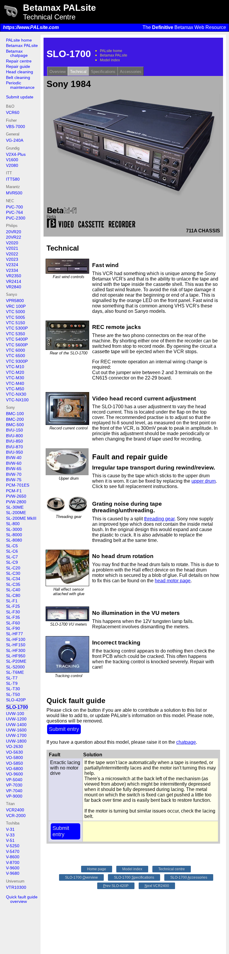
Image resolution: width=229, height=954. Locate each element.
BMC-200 (15, 419)
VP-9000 (14, 796)
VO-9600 (14, 774)
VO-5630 (14, 752)
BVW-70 (13, 474)
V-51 (10, 840)
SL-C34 (13, 578)
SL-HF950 (15, 655)
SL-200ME (16, 512)
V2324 (12, 264)
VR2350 (13, 275)
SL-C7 (12, 556)
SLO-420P (16, 699)
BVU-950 (14, 452)
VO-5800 (14, 757)
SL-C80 (13, 595)
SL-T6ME (15, 672)
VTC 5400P (17, 339)
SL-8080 (14, 540)
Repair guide (18, 66)
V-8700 (12, 862)
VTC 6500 (15, 355)
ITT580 (13, 179)
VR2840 (13, 286)
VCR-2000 (16, 815)
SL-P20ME (16, 661)
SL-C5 (12, 545)
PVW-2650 (16, 496)
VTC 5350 (15, 333)
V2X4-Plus (16, 154)
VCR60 (12, 112)
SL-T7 (12, 678)
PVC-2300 (15, 218)
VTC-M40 (15, 383)
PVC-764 (14, 212)
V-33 (10, 835)
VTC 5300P (17, 328)
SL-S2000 (15, 667)
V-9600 (12, 867)
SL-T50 (13, 694)
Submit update (19, 97)
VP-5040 (14, 779)
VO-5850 (14, 763)
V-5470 (12, 851)
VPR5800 (15, 300)
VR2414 (13, 281)
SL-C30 (13, 573)
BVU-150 (14, 430)
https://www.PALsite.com (31, 27)
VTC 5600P (17, 344)
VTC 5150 (15, 322)
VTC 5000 (15, 311)
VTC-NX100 (17, 399)
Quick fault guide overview (22, 898)
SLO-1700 (17, 707)
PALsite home (19, 40)
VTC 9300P (17, 361)
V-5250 (12, 845)
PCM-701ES (17, 485)
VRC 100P (16, 306)
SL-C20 (13, 568)
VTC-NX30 (16, 394)
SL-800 (13, 523)
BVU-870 (14, 446)
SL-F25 (13, 606)
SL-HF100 (15, 639)
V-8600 (12, 856)
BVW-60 (13, 463)
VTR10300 (16, 887)
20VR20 (13, 231)
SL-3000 (14, 529)
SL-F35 (13, 617)
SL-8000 (14, 534)
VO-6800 (14, 768)
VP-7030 (14, 785)
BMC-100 (15, 413)
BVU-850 (14, 441)
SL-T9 (12, 683)
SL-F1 (12, 600)
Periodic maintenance (20, 84)
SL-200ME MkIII (21, 518)
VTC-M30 (15, 377)
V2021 (12, 248)
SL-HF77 (14, 633)
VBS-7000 (15, 126)
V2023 (12, 259)
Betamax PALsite (22, 45)
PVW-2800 (16, 501)
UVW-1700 (16, 735)
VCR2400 (15, 809)
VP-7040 (14, 790)
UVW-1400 (16, 724)
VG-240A (14, 140)
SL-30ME (15, 507)
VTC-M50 (15, 388)
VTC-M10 (15, 366)
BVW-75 (13, 479)
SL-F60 (13, 623)
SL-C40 (13, 589)
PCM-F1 (14, 490)
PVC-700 (14, 207)
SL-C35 (13, 584)
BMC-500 (15, 424)
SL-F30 (13, 611)
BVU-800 (14, 435)
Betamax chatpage (17, 53)
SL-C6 (12, 551)
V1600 (12, 159)
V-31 (10, 829)
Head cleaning (19, 71)
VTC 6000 (15, 350)
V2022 (12, 254)
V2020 (12, 242)
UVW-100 (15, 713)
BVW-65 (13, 468)
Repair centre (19, 61)
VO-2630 (14, 746)
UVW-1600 (16, 730)
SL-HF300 (15, 650)
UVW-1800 (16, 741)
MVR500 (14, 193)
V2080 (12, 165)
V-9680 (12, 873)
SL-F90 (13, 628)
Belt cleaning (18, 77)
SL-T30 (13, 688)
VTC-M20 (15, 372)
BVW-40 (13, 457)
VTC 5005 (15, 317)
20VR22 (13, 237)
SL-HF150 (15, 644)
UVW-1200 (16, 719)
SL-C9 (12, 562)
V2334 (12, 270)
